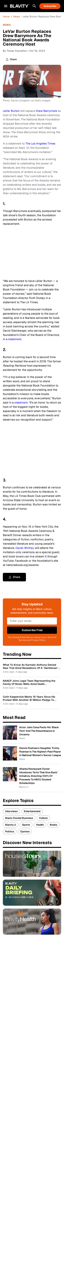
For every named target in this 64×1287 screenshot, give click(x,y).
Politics (9, 831)
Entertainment (32, 811)
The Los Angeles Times (40, 143)
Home (6, 16)
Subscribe (50, 6)
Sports (26, 824)
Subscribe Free (32, 630)
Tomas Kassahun (17, 50)
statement (14, 339)
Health (40, 824)
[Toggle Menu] (6, 6)
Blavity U (10, 824)
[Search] (34, 6)
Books (53, 824)
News (16, 16)
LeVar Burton (11, 111)
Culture (43, 818)
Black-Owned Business (19, 818)
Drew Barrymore (46, 111)
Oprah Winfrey (24, 548)
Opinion (25, 831)
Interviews (11, 811)
